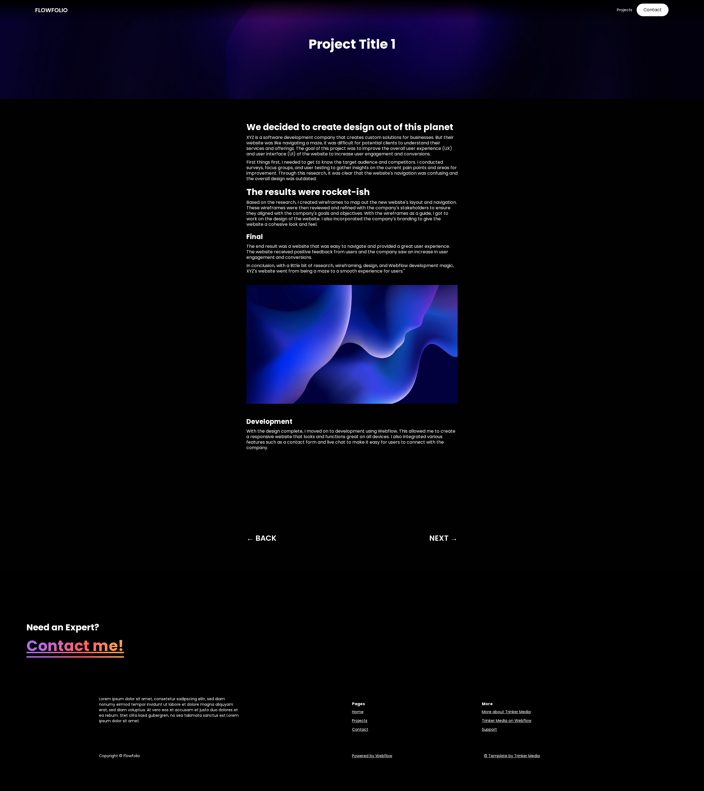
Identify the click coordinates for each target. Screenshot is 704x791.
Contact (360, 729)
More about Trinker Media (506, 712)
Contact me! (75, 645)
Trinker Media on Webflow (506, 720)
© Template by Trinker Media (512, 756)
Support (489, 729)
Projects (359, 720)
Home (358, 712)
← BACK (261, 538)
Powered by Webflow (372, 756)
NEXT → (443, 538)
